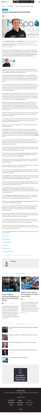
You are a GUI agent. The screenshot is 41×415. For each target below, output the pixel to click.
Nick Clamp (5, 303)
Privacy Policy (29, 404)
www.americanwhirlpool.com (7, 251)
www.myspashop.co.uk (6, 235)
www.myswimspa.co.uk (6, 238)
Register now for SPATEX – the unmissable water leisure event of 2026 (30, 294)
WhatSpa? (30, 255)
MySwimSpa (21, 255)
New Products (26, 287)
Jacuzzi (11, 255)
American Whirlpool (7, 255)
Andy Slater (7, 15)
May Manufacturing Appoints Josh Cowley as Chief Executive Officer (22, 342)
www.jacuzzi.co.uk (5, 245)
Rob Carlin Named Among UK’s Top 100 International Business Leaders (23, 349)
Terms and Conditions (29, 402)
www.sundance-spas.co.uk (7, 242)
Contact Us (29, 400)
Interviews (20, 404)
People (5, 289)
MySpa (17, 255)
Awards (20, 400)
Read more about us (21, 397)
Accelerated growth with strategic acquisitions (18, 357)
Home (3, 6)
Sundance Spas (25, 255)
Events (24, 285)
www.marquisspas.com (6, 248)
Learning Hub (20, 402)
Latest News (10, 6)
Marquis (14, 255)
